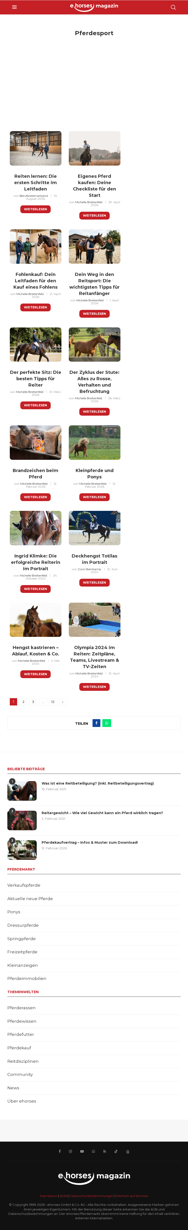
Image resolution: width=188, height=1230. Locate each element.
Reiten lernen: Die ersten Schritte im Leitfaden (35, 183)
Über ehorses (21, 1101)
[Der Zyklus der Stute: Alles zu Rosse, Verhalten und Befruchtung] (94, 344)
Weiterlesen (35, 209)
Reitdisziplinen (23, 1061)
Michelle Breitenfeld (88, 202)
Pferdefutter (20, 1034)
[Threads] (127, 1151)
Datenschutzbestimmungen (91, 1196)
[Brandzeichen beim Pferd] (35, 442)
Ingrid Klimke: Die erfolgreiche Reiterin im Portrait (35, 562)
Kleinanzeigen (22, 965)
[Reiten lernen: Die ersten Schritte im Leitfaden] (35, 148)
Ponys (13, 911)
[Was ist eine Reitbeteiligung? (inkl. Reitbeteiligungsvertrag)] (22, 791)
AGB (63, 1196)
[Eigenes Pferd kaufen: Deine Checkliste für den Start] (94, 148)
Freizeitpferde (22, 951)
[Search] (173, 7)
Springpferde (21, 938)
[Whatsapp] (93, 1151)
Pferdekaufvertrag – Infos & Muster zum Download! (90, 842)
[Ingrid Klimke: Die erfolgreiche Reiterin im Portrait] (35, 528)
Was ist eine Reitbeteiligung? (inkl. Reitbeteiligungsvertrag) (98, 783)
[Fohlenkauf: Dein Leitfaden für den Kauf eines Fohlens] (35, 246)
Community (20, 1074)
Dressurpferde (23, 925)
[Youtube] (82, 1151)
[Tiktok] (116, 1151)
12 (53, 702)
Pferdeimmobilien (27, 978)
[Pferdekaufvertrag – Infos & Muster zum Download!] (22, 850)
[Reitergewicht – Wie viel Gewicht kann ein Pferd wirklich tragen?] (22, 820)
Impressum (49, 1196)
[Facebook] (60, 1151)
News (13, 1087)
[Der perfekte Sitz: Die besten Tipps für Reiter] (35, 344)
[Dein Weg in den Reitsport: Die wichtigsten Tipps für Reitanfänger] (94, 246)
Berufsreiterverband (34, 196)
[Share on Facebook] (96, 723)
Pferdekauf (19, 1047)
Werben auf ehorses (132, 1196)
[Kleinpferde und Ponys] (94, 442)
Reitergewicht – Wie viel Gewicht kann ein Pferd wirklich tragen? (102, 813)
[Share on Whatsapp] (106, 723)
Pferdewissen (21, 1021)
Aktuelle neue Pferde (30, 898)
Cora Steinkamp (89, 569)
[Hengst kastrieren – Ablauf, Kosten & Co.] (35, 620)
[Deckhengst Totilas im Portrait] (94, 528)
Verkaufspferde (23, 885)
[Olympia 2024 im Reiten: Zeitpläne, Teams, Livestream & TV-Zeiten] (94, 620)
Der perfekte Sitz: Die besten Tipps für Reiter (35, 379)
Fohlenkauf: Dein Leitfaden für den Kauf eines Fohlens (35, 281)
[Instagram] (70, 1151)
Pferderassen (21, 1007)
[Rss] (104, 1151)
